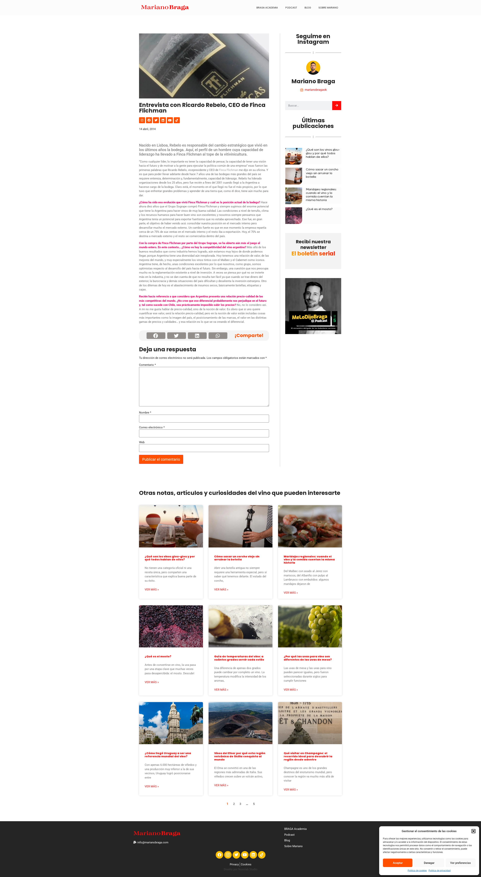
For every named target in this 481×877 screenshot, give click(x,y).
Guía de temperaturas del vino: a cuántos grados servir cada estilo (239, 658)
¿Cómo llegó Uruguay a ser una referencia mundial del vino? (168, 754)
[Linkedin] (163, 120)
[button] (473, 831)
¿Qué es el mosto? (319, 209)
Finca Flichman (228, 170)
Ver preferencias (460, 863)
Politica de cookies (417, 870)
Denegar (429, 863)
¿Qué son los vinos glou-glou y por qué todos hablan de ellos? (323, 153)
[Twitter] (156, 120)
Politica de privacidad (440, 870)
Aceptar (398, 863)
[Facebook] (149, 120)
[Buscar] (336, 105)
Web (141, 442)
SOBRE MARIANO (328, 7)
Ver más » (152, 589)
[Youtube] (170, 120)
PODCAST (291, 7)
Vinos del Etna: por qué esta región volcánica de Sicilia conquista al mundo (239, 756)
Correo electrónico (152, 427)
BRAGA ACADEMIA (267, 7)
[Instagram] (142, 120)
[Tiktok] (177, 120)
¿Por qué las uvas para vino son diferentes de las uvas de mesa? (308, 658)
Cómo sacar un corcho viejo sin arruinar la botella (322, 172)
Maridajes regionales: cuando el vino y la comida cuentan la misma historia (321, 194)
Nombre (145, 412)
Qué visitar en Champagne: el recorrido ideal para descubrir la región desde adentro (308, 756)
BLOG (308, 7)
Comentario (147, 365)
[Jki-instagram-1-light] (228, 855)
